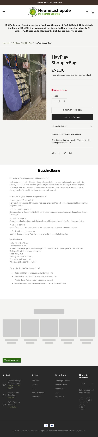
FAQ (33, 389)
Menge (55, 95)
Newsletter (36, 397)
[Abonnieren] (92, 383)
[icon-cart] (92, 12)
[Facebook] (82, 400)
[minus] (54, 101)
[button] (72, 110)
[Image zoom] (24, 87)
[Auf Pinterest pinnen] (65, 153)
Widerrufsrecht (61, 385)
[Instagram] (88, 400)
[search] (87, 12)
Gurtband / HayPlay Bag (22, 43)
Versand (69, 75)
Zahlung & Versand (62, 381)
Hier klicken (12, 407)
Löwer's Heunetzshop (28, 431)
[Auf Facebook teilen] (59, 153)
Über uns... (36, 381)
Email (83, 383)
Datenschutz (60, 389)
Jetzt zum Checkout (72, 117)
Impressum (59, 397)
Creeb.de (64, 431)
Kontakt (11, 397)
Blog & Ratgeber (38, 393)
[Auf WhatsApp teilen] (70, 153)
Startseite (6, 43)
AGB (57, 393)
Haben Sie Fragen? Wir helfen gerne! (49, 3)
